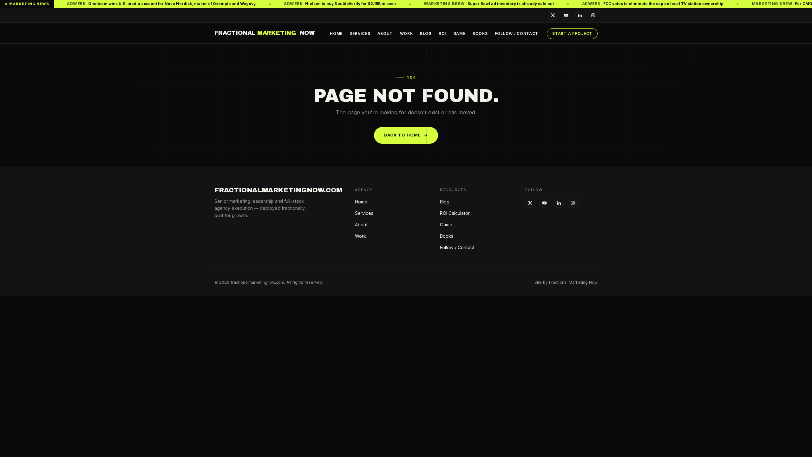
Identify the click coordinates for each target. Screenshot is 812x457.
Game (459, 33)
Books (480, 33)
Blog (426, 33)
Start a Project (572, 33)
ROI (442, 33)
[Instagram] (593, 15)
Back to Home (406, 135)
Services (360, 33)
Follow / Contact (516, 33)
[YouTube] (566, 15)
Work (406, 33)
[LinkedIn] (579, 15)
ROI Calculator (455, 213)
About (385, 33)
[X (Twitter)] (552, 15)
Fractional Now (264, 33)
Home (336, 33)
